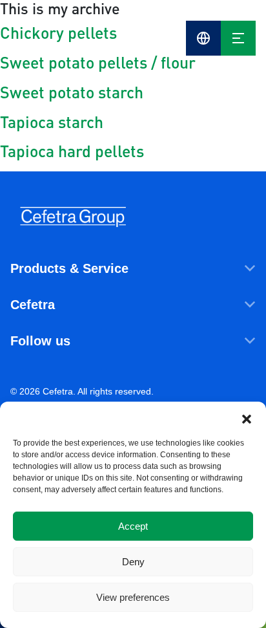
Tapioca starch (51, 121)
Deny (133, 561)
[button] (246, 417)
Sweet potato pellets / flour (98, 62)
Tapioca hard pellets (72, 150)
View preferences (133, 597)
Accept (133, 526)
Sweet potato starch (71, 91)
